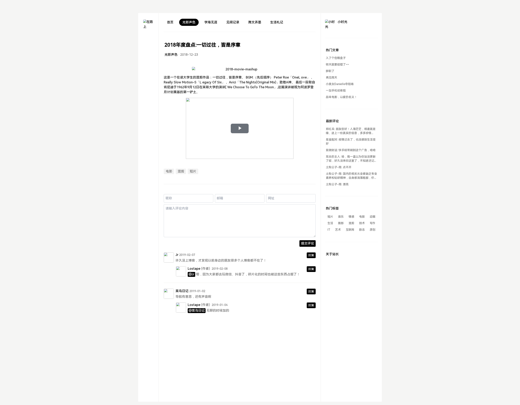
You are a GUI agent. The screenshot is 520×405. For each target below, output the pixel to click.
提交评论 (307, 243)
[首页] (148, 40)
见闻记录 (232, 22)
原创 (372, 229)
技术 (362, 223)
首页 (170, 22)
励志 (362, 229)
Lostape (194, 269)
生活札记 (276, 22)
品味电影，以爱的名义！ (341, 97)
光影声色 (188, 22)
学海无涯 (210, 22)
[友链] (148, 58)
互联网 (350, 229)
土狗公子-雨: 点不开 (338, 167)
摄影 (341, 223)
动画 (372, 216)
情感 (351, 216)
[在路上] (148, 25)
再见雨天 (331, 77)
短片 (193, 171)
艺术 (338, 229)
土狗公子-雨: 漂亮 (337, 184)
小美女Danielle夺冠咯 (340, 84)
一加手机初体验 (336, 90)
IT (328, 229)
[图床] (148, 49)
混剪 (181, 171)
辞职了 (330, 71)
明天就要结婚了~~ (337, 64)
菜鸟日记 (182, 291)
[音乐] (148, 67)
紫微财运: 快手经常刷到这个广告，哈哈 (351, 150)
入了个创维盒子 (336, 58)
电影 (169, 171)
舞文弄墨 (254, 22)
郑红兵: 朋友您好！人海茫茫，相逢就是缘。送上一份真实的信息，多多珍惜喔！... (351, 131)
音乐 (341, 216)
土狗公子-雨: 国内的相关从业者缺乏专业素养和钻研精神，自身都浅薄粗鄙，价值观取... (351, 176)
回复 (311, 255)
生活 (330, 223)
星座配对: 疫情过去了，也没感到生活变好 (351, 141)
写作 (372, 223)
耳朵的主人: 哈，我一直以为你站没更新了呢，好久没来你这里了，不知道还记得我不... (351, 159)
